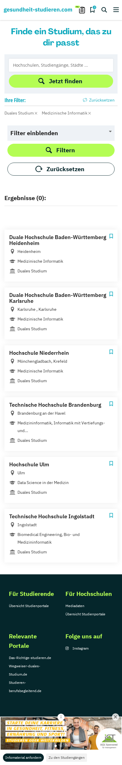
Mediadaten (74, 606)
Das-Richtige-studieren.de (30, 658)
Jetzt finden (65, 81)
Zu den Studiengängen (67, 757)
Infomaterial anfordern (23, 757)
